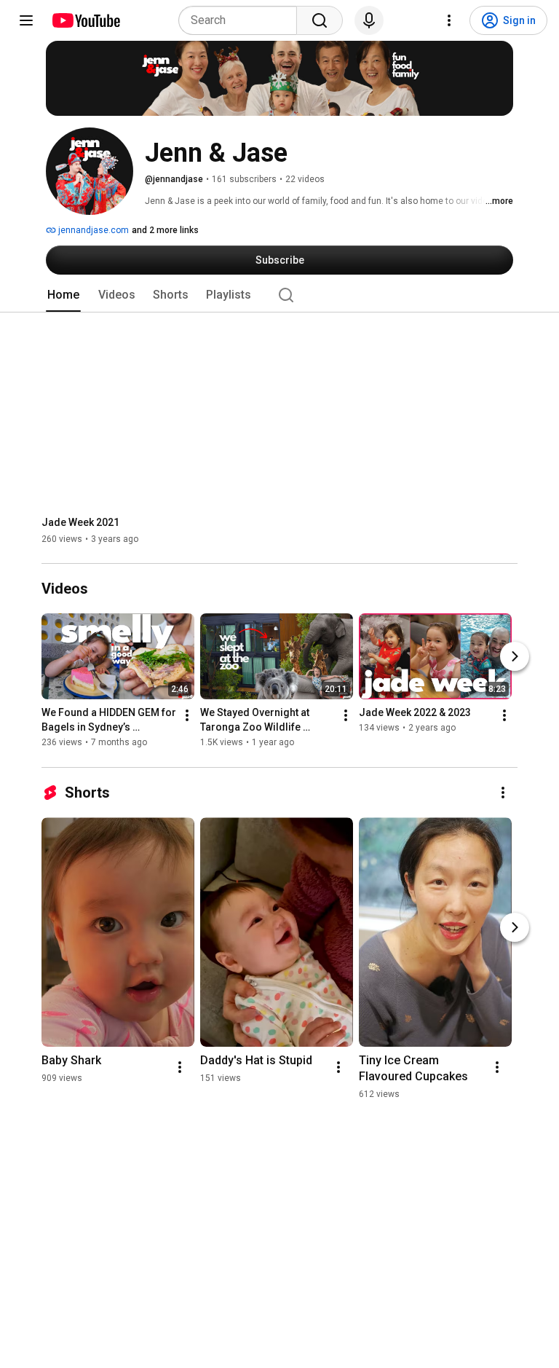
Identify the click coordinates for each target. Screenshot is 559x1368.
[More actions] (187, 716)
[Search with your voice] (369, 20)
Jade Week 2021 (80, 522)
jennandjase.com (92, 230)
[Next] (514, 657)
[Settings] (449, 20)
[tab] (63, 295)
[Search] (319, 20)
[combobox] (242, 20)
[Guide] (26, 20)
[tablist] (279, 295)
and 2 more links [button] (165, 230)
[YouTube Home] (85, 20)
